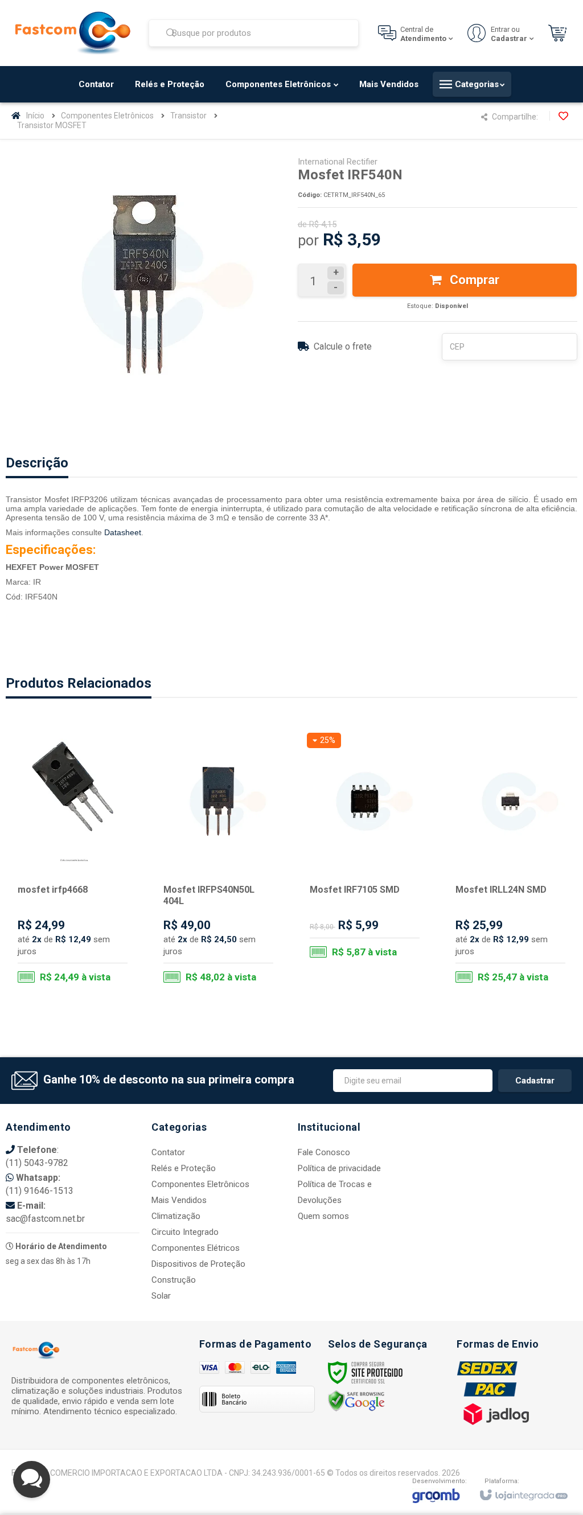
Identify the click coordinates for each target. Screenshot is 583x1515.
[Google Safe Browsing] (356, 1401)
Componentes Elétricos (195, 1248)
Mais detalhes (80, 944)
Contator (168, 1152)
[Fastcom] (72, 33)
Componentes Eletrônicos (107, 115)
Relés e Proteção (183, 1168)
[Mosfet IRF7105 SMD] (364, 850)
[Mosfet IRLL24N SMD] (510, 860)
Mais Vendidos (179, 1200)
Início (35, 115)
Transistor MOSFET (52, 125)
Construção (173, 1280)
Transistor (188, 115)
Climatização (175, 1216)
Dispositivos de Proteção (198, 1264)
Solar (161, 1296)
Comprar (473, 280)
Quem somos (323, 1216)
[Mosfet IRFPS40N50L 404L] (218, 860)
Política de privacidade (339, 1168)
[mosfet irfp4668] (72, 860)
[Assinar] (535, 1080)
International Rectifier (337, 162)
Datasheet (122, 532)
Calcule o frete (343, 346)
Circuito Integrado (185, 1232)
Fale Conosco (324, 1152)
